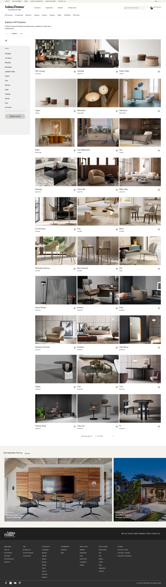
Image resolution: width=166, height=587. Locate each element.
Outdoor (44, 15)
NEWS (26, 1)
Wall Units (76, 15)
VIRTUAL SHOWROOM (37, 1)
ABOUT (7, 1)
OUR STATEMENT (17, 1)
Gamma (101, 559)
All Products (8, 15)
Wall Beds (67, 15)
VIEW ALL (27, 453)
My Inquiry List (27, 549)
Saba (100, 565)
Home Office (83, 559)
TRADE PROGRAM (51, 1)
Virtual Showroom (9, 559)
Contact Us (7, 562)
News (62, 552)
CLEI (100, 552)
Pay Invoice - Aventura (124, 552)
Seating (52, 15)
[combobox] (136, 7)
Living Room (83, 562)
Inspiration (49, 8)
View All (44, 571)
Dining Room (83, 552)
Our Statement (8, 552)
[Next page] (113, 436)
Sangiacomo (102, 568)
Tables (59, 15)
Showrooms (72, 8)
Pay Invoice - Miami (123, 549)
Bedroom (28, 15)
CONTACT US (62, 1)
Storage (44, 565)
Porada (101, 562)
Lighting (36, 15)
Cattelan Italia (102, 549)
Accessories (19, 15)
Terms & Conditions (28, 552)
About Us (6, 549)
